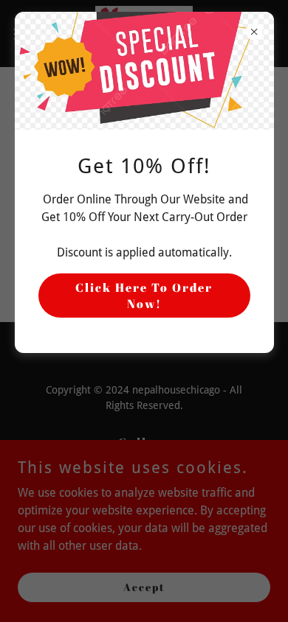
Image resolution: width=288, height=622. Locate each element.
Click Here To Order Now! (144, 295)
